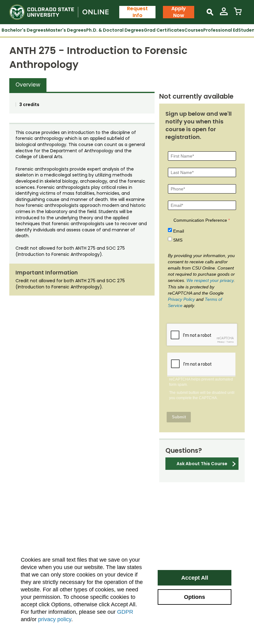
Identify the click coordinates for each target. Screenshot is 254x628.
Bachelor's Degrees (24, 30)
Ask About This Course (202, 464)
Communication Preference (200, 220)
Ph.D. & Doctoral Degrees (115, 30)
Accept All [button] (194, 578)
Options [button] (194, 597)
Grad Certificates (164, 30)
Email (178, 231)
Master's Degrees (66, 30)
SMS (177, 240)
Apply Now (178, 12)
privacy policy (54, 619)
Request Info (137, 12)
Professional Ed (220, 30)
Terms (230, 342)
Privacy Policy (181, 299)
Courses (193, 30)
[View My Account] (224, 14)
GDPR (125, 612)
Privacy (221, 342)
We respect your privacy (210, 280)
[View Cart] (238, 14)
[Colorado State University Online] (64, 12)
